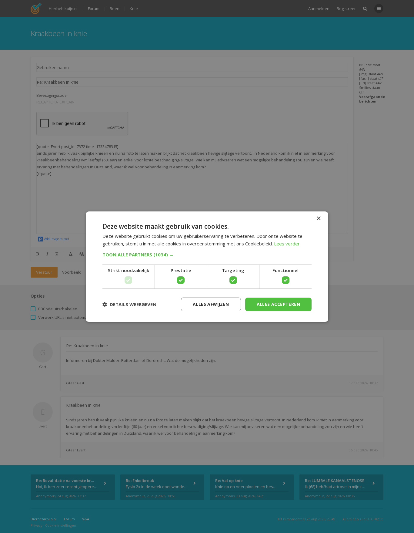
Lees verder (287, 244)
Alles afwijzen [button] (211, 304)
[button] (207, 254)
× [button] (318, 218)
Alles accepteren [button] (278, 304)
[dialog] (207, 266)
